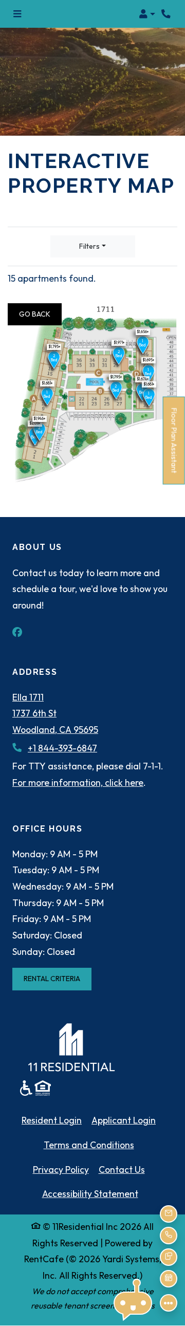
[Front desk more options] (168, 1303)
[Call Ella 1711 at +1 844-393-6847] (166, 14)
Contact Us (122, 1169)
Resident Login (52, 1120)
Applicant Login (123, 1120)
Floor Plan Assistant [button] (174, 446)
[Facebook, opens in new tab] (22, 632)
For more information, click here (77, 782)
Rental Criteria (57, 978)
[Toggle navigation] (17, 14)
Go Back (40, 314)
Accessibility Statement (90, 1193)
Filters (89, 246)
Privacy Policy (61, 1169)
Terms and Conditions (89, 1144)
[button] (147, 14)
